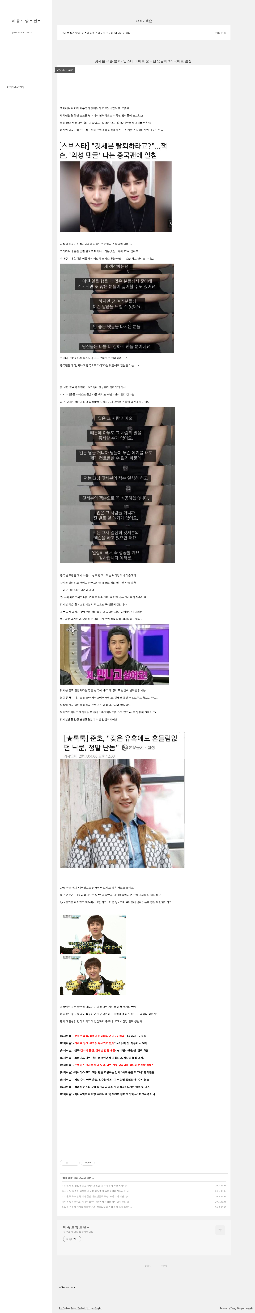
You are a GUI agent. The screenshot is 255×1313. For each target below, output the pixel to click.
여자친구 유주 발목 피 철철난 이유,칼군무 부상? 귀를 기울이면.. (93, 1196)
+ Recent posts (67, 1287)
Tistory (233, 1308)
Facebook (82, 1308)
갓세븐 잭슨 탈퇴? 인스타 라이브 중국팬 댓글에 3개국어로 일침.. (97, 33)
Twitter (73, 1308)
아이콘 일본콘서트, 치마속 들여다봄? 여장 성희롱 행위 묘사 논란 (94, 1201)
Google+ (98, 1308)
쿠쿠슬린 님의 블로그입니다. (78, 1232)
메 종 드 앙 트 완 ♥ (26, 21)
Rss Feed (63, 1308)
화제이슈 (15, 87)
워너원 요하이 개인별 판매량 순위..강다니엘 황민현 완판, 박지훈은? (95, 1207)
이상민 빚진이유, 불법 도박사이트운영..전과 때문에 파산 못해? (93, 1185)
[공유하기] (71, 1162)
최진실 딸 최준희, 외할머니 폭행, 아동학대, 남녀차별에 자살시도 (94, 1191)
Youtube (90, 1308)
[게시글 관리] (76, 1162)
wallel (250, 1308)
